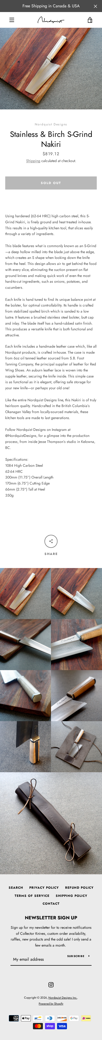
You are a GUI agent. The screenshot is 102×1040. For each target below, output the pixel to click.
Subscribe (75, 956)
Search (16, 887)
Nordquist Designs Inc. (62, 997)
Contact (51, 903)
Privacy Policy (44, 887)
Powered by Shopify (51, 1004)
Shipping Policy (71, 895)
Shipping (33, 160)
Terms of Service (32, 895)
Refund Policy (79, 887)
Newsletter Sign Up (51, 917)
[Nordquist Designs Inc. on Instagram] (51, 984)
